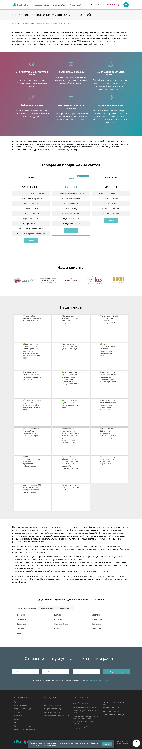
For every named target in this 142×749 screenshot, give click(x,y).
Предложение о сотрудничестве (25, 726)
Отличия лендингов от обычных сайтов (84, 712)
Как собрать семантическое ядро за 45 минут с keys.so (85, 703)
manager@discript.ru (114, 711)
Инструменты (50, 697)
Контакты (107, 697)
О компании (20, 697)
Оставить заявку (113, 5)
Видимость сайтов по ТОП (53, 705)
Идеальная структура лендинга (84, 707)
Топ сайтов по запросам (52, 702)
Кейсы (16, 719)
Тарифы (17, 712)
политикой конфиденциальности (97, 681)
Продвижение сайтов (40, 5)
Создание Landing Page (22, 709)
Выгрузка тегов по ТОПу (52, 709)
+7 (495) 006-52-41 (95, 5)
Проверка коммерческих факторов (56, 716)
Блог (16, 722)
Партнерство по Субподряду (24, 729)
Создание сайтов (59, 5)
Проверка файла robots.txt (53, 712)
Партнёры (18, 716)
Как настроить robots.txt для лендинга (83, 722)
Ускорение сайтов (76, 5)
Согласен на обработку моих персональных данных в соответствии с (72, 681)
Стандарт (71, 178)
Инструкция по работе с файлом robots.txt (84, 728)
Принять (107, 744)
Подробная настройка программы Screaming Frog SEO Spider (85, 717)
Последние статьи (82, 697)
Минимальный (111, 178)
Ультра (31, 178)
